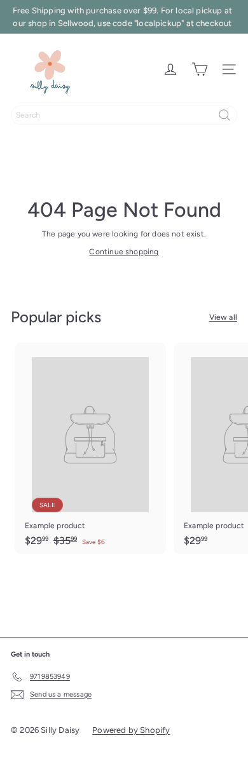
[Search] (224, 115)
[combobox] (124, 115)
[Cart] (199, 69)
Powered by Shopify (131, 730)
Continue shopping (123, 251)
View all (223, 317)
